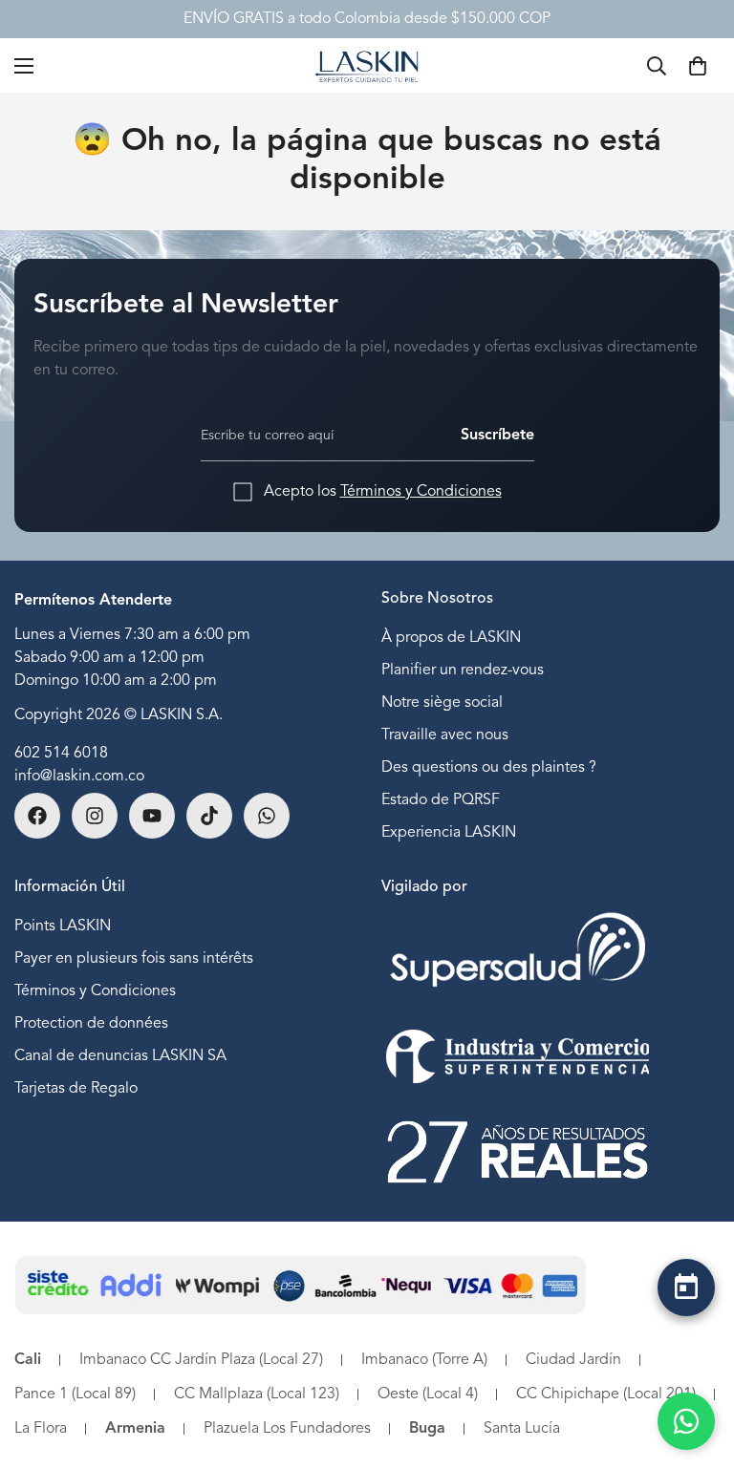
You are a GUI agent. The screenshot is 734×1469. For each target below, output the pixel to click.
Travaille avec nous (444, 735)
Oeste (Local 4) (428, 1394)
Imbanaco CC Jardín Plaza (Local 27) (201, 1360)
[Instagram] (95, 816)
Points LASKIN (62, 926)
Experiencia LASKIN (448, 833)
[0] (698, 66)
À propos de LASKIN (451, 638)
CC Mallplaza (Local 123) (256, 1394)
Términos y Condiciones (421, 492)
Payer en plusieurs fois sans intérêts (133, 959)
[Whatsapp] (267, 816)
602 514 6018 (61, 753)
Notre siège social (442, 703)
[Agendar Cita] (686, 1287)
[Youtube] (152, 816)
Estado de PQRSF (440, 800)
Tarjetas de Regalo (76, 1088)
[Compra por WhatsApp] (686, 1421)
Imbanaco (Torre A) (424, 1360)
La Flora (40, 1429)
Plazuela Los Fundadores (287, 1429)
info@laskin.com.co (79, 776)
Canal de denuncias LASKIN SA (120, 1056)
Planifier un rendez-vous (462, 670)
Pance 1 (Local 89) (75, 1394)
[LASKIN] (367, 65)
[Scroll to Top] (686, 1361)
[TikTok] (209, 816)
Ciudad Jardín (573, 1360)
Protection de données (91, 1024)
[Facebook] (37, 816)
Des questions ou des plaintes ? (488, 768)
